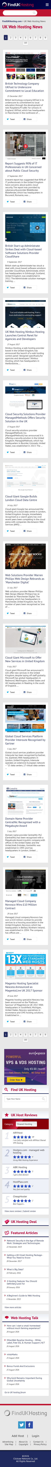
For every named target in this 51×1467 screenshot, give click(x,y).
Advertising (7, 1441)
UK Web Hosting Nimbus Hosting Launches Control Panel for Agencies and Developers (24, 335)
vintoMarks (12, 1354)
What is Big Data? (15, 1269)
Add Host (18, 1436)
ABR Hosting (20, 1167)
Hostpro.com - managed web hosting (28, 1151)
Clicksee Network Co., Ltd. (25, 1458)
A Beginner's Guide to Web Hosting (23, 1295)
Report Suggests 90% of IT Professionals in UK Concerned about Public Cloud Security (23, 167)
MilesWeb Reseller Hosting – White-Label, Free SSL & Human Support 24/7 (26, 1341)
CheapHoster (20, 1196)
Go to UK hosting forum (15, 1392)
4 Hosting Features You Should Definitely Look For (22, 1282)
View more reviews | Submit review (20, 1211)
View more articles (13, 1307)
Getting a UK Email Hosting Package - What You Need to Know (25, 1256)
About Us (23, 1441)
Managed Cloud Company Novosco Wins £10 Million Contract (21, 904)
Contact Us (38, 1441)
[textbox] (25, 1099)
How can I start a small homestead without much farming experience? (23, 1326)
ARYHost (18, 1132)
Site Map (9, 1444)
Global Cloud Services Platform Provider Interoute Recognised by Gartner (25, 739)
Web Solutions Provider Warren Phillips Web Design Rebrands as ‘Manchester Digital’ (24, 578)
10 (25, 42)
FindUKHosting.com (12, 21)
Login (35, 1436)
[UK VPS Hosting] (25, 1066)
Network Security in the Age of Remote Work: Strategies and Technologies (25, 1241)
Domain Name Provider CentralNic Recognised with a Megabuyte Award (22, 822)
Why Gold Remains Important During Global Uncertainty (24, 1379)
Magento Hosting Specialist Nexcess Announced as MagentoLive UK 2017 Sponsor (23, 986)
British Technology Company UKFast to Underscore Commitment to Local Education (24, 87)
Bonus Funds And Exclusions (21, 1366)
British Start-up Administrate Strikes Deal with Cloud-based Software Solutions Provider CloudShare (23, 251)
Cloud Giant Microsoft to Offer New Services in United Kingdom (25, 659)
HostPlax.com (20, 1182)
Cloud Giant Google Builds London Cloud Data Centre (21, 498)
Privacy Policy (40, 1444)
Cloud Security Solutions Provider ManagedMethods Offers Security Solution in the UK (25, 417)
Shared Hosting (24, 1124)
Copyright (23, 1444)
